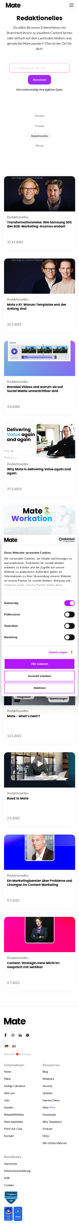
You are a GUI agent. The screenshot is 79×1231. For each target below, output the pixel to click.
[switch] (69, 614)
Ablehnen (39, 687)
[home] (12, 5)
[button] (71, 5)
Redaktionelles (39, 135)
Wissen (39, 145)
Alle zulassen (39, 663)
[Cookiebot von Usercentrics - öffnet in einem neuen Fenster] (59, 540)
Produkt (39, 125)
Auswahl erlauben (39, 676)
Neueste (39, 115)
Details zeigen (58, 652)
